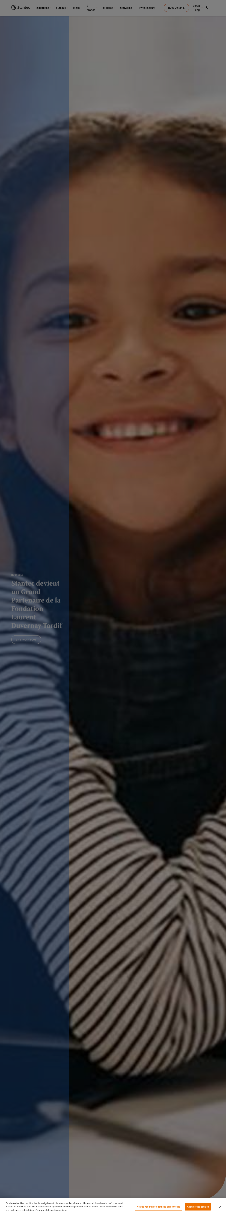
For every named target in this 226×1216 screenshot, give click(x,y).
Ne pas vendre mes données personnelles (158, 1206)
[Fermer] (220, 1207)
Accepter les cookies (198, 1206)
